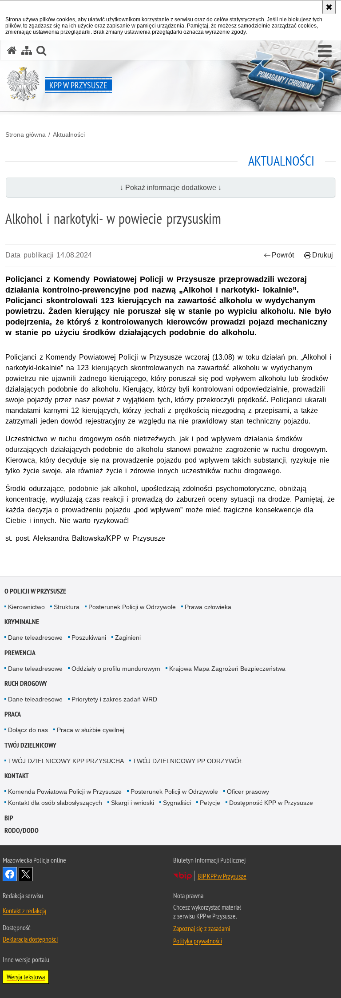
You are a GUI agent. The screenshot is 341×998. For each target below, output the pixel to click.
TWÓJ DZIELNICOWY (30, 745)
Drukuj (322, 255)
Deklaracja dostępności (30, 939)
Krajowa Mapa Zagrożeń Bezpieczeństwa (227, 668)
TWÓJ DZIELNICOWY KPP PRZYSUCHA (66, 760)
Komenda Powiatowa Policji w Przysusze (65, 791)
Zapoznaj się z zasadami (201, 928)
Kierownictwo (26, 606)
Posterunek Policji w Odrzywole (132, 606)
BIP (8, 818)
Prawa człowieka (208, 606)
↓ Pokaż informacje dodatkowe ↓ (171, 187)
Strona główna (25, 134)
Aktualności (69, 134)
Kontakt (16, 775)
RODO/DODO (21, 830)
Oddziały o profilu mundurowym (115, 668)
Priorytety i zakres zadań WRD (114, 699)
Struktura (66, 606)
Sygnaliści (177, 802)
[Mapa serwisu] (26, 50)
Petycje (210, 802)
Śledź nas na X (26, 874)
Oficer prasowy (248, 791)
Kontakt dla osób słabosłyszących (55, 802)
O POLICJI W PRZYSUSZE (35, 591)
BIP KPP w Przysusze (222, 875)
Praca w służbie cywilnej (90, 729)
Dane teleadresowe (35, 637)
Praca (12, 714)
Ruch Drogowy (25, 683)
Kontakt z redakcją (24, 910)
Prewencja (20, 652)
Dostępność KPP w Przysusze (271, 802)
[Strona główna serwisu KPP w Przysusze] (12, 50)
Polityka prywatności (197, 940)
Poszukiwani (88, 637)
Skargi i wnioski (132, 802)
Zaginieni (128, 637)
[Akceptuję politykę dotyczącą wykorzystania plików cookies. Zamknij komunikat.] (329, 7)
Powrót (283, 255)
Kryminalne (21, 621)
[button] (325, 51)
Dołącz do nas (28, 729)
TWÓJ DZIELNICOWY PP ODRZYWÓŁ (188, 760)
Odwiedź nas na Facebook (10, 874)
